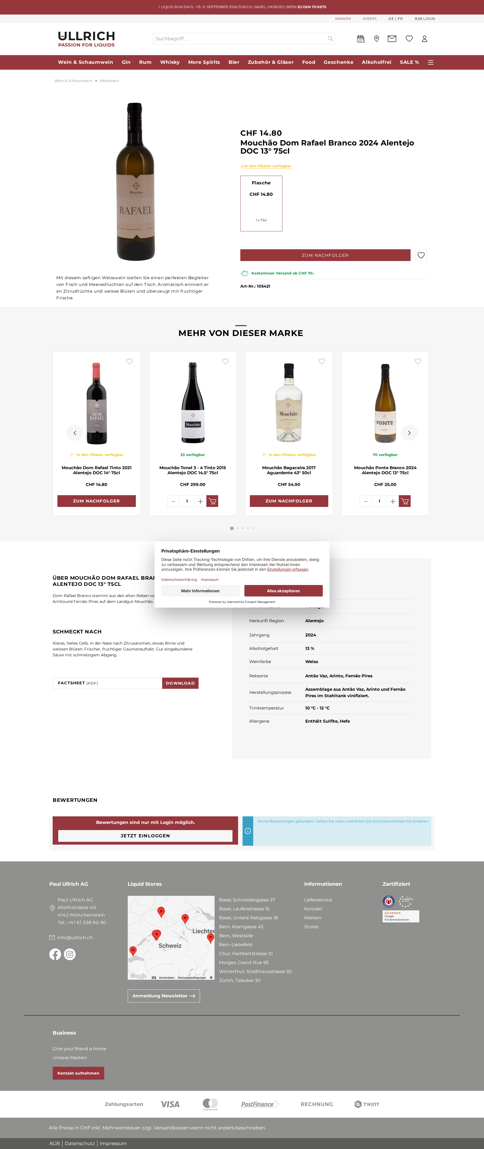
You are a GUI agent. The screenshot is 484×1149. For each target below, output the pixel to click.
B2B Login (425, 19)
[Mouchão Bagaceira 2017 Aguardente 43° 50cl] (289, 401)
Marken (312, 917)
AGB (54, 1143)
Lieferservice (318, 900)
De (391, 19)
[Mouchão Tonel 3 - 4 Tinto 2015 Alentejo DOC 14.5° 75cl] (193, 401)
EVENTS (369, 19)
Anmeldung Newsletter (160, 995)
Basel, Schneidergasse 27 (247, 900)
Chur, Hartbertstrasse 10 (246, 953)
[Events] (361, 40)
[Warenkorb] (435, 38)
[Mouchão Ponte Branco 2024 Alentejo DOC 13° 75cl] (385, 401)
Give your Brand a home (79, 1048)
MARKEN (343, 19)
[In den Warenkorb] (212, 501)
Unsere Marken (70, 1057)
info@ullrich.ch (75, 937)
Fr (400, 19)
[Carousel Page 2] (238, 528)
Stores (311, 926)
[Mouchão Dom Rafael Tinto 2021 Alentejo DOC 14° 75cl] (96, 401)
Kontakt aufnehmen (78, 1073)
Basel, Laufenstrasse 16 (244, 908)
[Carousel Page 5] (253, 528)
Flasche (261, 182)
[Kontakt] (392, 38)
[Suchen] (330, 38)
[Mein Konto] (424, 38)
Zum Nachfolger (325, 255)
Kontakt (313, 908)
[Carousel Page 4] (248, 528)
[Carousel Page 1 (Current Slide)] (232, 528)
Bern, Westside (236, 935)
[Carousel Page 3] (243, 528)
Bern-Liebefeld (235, 944)
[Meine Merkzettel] (409, 38)
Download (180, 683)
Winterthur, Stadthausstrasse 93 (255, 971)
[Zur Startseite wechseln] (101, 38)
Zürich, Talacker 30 (239, 980)
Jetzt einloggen (145, 835)
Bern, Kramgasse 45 (241, 926)
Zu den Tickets (311, 7)
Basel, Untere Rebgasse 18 (248, 917)
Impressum (113, 1143)
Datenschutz (80, 1143)
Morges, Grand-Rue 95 (244, 962)
